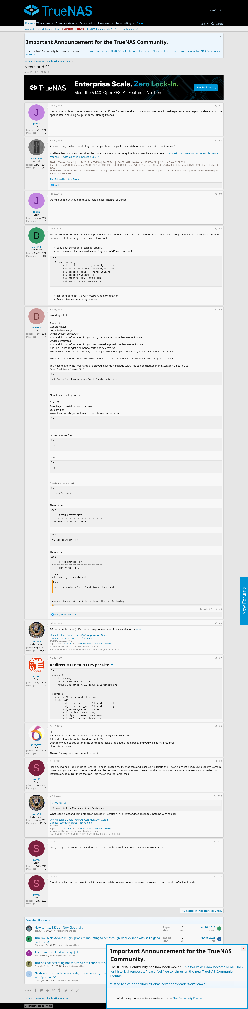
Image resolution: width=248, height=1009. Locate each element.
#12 (220, 876)
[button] (52, 23)
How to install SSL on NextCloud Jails (59, 927)
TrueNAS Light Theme (39, 1005)
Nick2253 (36, 158)
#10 (220, 795)
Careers (141, 23)
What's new (43, 23)
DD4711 (36, 246)
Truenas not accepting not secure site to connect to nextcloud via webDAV (84, 963)
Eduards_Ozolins (42, 966)
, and (65, 614)
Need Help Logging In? (126, 28)
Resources (104, 23)
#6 (220, 623)
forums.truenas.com (152, 984)
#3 (220, 193)
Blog (57, 28)
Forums (30, 23)
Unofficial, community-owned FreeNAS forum (71, 638)
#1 (220, 105)
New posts (29, 28)
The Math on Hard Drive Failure (64, 179)
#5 (220, 309)
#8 (220, 726)
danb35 (36, 641)
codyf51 (38, 930)
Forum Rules (73, 29)
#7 (220, 658)
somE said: (57, 802)
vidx (213, 940)
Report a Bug (123, 23)
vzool (36, 676)
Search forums (45, 28)
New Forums (244, 601)
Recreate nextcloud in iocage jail (56, 952)
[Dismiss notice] (220, 37)
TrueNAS (211, 10)
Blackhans (39, 945)
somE (36, 779)
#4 (220, 228)
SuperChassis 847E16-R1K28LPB (95, 643)
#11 (220, 841)
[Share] (216, 106)
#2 (220, 140)
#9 (220, 761)
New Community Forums (187, 998)
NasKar (38, 955)
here (138, 629)
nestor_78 (39, 980)
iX (220, 10)
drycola (36, 327)
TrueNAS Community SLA (99, 28)
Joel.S (29, 72)
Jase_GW (36, 744)
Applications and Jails (66, 930)
